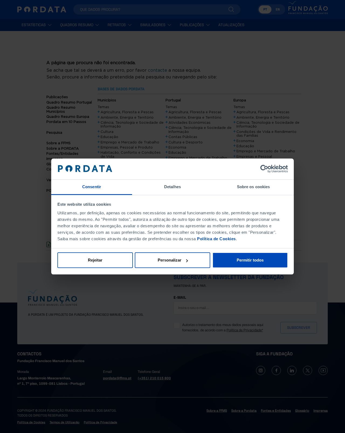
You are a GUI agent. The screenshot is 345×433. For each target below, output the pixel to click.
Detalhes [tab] (172, 186)
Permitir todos (250, 260)
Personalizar (169, 260)
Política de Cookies (216, 238)
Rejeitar (95, 260)
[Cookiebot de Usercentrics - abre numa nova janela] (264, 169)
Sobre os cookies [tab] (253, 186)
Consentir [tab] (91, 186)
